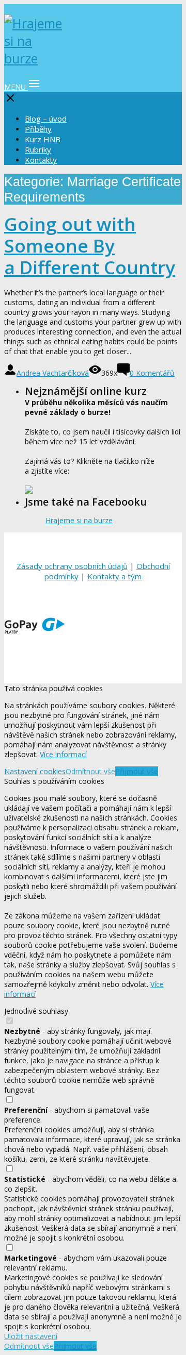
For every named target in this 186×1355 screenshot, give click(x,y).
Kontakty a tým (114, 576)
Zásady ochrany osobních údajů (72, 566)
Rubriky (38, 149)
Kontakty (41, 160)
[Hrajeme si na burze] (35, 58)
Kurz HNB (42, 139)
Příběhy (38, 129)
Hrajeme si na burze (79, 520)
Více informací (63, 754)
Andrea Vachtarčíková (53, 373)
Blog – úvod (46, 118)
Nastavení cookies (35, 771)
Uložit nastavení (30, 1336)
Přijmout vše (136, 771)
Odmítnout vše (90, 771)
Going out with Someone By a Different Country (89, 245)
